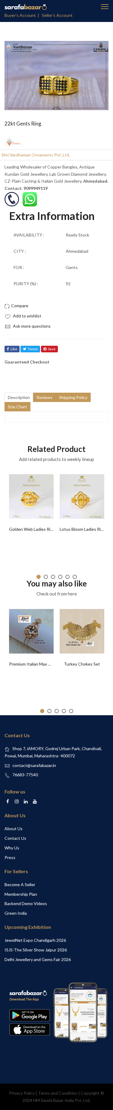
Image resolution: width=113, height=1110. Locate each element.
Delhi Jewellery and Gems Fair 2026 (38, 959)
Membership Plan (21, 894)
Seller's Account (57, 15)
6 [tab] (75, 577)
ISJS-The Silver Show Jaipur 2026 (36, 949)
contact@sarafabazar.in (34, 765)
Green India (16, 913)
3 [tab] (53, 577)
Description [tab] (19, 397)
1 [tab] (38, 577)
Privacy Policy (22, 1093)
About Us (14, 828)
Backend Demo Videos (26, 903)
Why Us (12, 847)
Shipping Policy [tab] (73, 397)
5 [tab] (67, 577)
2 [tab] (46, 577)
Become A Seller (20, 884)
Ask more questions (31, 326)
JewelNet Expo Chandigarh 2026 (35, 940)
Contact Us (15, 838)
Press (10, 857)
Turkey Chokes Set (82, 663)
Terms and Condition (57, 1093)
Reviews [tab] (44, 397)
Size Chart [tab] (17, 406)
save (51, 349)
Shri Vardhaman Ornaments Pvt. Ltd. (36, 154)
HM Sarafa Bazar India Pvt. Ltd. (61, 1100)
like (14, 349)
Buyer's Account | (23, 15)
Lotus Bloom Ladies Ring (82, 529)
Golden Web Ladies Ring (32, 529)
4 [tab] (60, 577)
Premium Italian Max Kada (33, 663)
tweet (33, 349)
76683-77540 (25, 774)
